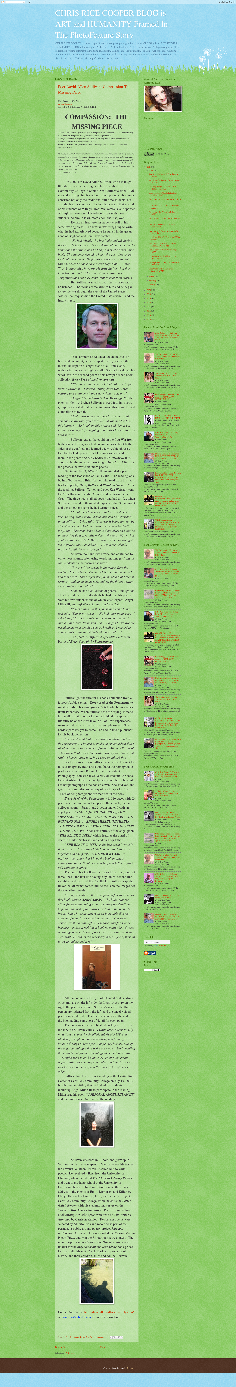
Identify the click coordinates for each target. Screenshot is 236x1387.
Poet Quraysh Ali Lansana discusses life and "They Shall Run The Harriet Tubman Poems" (167, 814)
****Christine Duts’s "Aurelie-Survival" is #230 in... (164, 206)
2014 (149, 315)
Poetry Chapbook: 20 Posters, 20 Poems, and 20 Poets (167, 896)
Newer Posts (61, 1347)
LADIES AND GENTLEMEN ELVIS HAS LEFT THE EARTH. (167, 416)
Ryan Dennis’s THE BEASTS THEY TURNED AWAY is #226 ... (162, 244)
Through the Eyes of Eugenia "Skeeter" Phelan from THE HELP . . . (166, 375)
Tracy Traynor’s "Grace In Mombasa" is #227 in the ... (164, 232)
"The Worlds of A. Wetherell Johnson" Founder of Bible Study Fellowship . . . (168, 356)
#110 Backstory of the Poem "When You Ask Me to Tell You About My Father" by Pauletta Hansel (167, 336)
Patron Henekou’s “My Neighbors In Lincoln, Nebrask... (162, 257)
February (153, 280)
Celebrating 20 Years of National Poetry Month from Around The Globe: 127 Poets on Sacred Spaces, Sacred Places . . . (167, 594)
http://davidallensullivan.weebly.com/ (109, 1312)
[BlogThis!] (113, 1337)
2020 (149, 290)
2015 (149, 311)
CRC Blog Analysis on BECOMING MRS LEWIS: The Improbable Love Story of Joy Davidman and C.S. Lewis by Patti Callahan (167, 524)
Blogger (130, 1368)
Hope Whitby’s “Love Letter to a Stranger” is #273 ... (161, 269)
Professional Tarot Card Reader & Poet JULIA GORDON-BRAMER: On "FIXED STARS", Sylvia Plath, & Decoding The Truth (168, 477)
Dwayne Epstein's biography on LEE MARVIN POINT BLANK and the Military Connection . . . (167, 456)
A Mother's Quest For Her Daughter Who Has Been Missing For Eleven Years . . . (167, 793)
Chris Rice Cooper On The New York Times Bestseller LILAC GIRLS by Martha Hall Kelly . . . (167, 774)
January (152, 284)
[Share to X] (116, 1337)
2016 (149, 306)
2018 (149, 298)
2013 (149, 319)
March (152, 276)
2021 (149, 167)
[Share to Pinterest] (121, 1337)
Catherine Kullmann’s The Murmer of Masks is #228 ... (163, 225)
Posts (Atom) (71, 1353)
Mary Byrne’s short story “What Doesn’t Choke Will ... (164, 263)
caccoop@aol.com (65, 104)
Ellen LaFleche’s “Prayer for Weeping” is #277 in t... (164, 219)
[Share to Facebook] (119, 1337)
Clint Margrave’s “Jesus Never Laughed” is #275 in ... (164, 250)
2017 (149, 302)
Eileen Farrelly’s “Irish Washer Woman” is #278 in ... (165, 200)
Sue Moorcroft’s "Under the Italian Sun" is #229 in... (164, 212)
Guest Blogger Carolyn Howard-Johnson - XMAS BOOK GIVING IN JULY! (167, 396)
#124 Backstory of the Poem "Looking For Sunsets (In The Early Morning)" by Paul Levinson (166, 877)
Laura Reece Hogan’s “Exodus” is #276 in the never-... (164, 238)
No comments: (100, 1337)
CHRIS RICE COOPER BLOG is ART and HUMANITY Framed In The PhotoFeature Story (111, 23)
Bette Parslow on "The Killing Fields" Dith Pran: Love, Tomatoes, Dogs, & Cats (166, 434)
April (151, 170)
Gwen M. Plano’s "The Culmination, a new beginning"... (163, 194)
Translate (162, 945)
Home (103, 1347)
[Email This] (111, 1337)
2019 (149, 294)
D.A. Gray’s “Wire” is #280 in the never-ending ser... (164, 175)
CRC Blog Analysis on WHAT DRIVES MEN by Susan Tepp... (164, 187)
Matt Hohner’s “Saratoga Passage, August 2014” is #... (164, 181)
